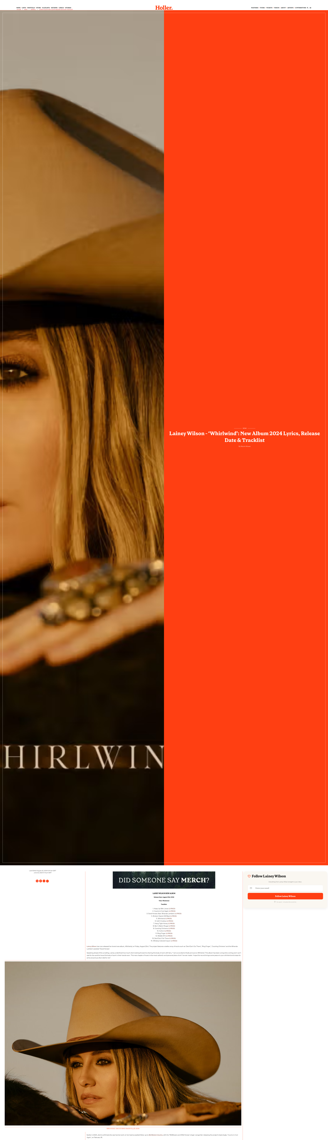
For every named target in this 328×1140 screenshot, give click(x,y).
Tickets (269, 8)
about (283, 8)
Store (38, 8)
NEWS (25, 9)
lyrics (61, 8)
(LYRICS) (172, 908)
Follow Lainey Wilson (285, 896)
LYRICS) (174, 940)
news (18, 8)
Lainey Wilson (91, 946)
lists (24, 8)
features (254, 8)
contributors (300, 8)
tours (262, 8)
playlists (46, 8)
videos (276, 8)
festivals (31, 8)
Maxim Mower (245, 446)
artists (290, 8)
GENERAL (33, 9)
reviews (54, 8)
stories (68, 8)
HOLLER (19, 9)
